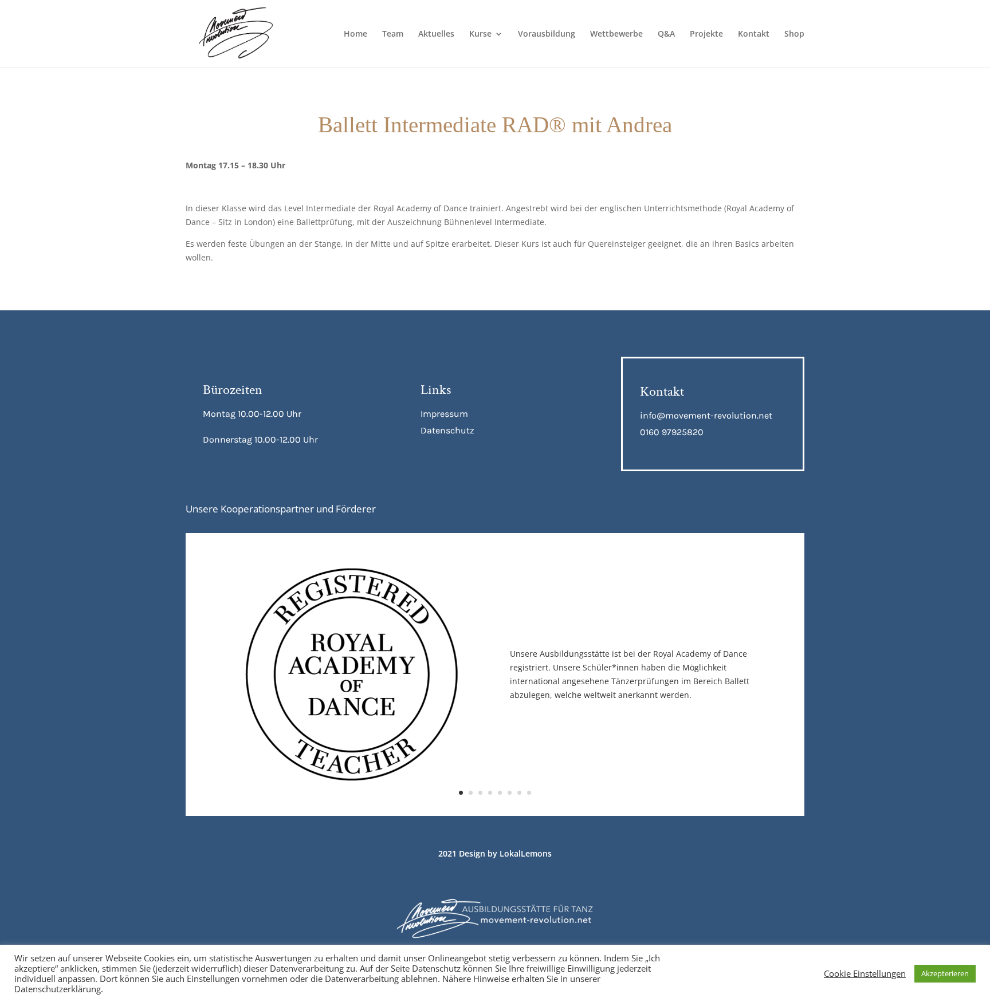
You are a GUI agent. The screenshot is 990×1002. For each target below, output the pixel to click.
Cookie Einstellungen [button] (865, 973)
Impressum (444, 413)
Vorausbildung (546, 34)
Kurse (480, 34)
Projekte (706, 34)
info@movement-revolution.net (706, 415)
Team (392, 34)
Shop (794, 34)
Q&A (666, 34)
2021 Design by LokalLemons (495, 853)
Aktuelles (436, 34)
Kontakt (753, 34)
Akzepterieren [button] (945, 973)
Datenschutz (447, 430)
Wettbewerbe (616, 34)
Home (355, 34)
